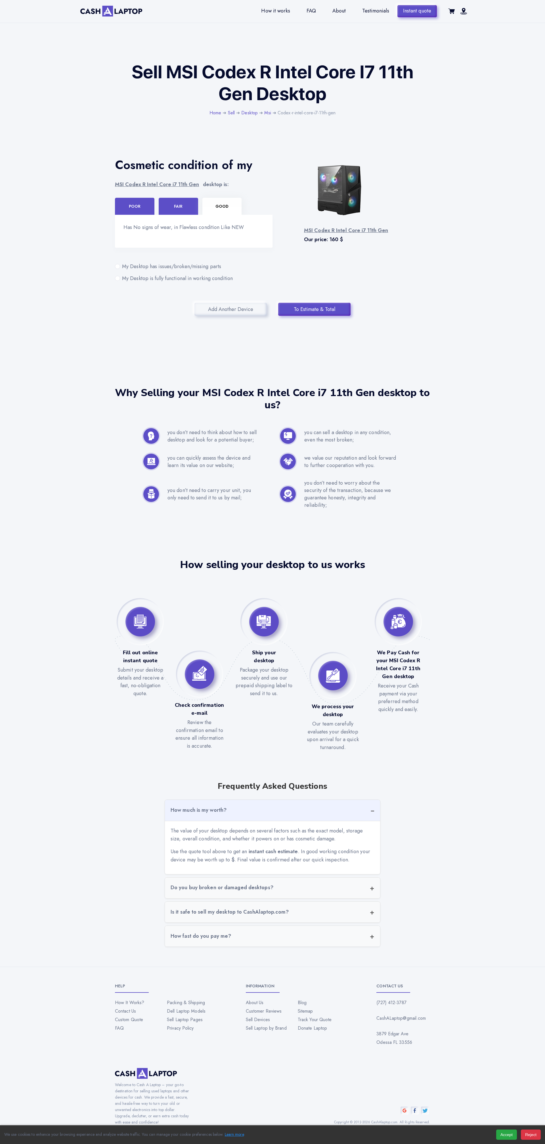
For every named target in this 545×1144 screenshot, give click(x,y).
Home (215, 113)
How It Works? (129, 1002)
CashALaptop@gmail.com (401, 1018)
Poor (135, 206)
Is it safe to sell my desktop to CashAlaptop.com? (230, 912)
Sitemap (305, 1011)
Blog (302, 1002)
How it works (275, 10)
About (339, 10)
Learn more (234, 1134)
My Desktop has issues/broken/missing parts (171, 266)
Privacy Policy (180, 1028)
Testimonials (375, 10)
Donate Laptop (312, 1028)
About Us (255, 1002)
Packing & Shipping (186, 1002)
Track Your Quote (315, 1019)
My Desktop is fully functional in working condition (177, 278)
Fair (178, 206)
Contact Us (125, 1011)
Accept (506, 1134)
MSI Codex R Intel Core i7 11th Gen (157, 184)
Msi (267, 113)
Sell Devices (258, 1019)
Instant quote (417, 10)
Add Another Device (230, 309)
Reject (530, 1134)
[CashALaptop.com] (111, 11)
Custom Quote (129, 1019)
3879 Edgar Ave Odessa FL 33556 (394, 1038)
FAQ (311, 10)
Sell (231, 113)
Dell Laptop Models (186, 1011)
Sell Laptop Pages (185, 1019)
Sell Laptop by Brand (266, 1028)
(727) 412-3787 (391, 1002)
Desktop (249, 113)
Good (222, 206)
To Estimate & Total (314, 309)
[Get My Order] (463, 12)
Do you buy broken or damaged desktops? (222, 887)
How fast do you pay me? (201, 936)
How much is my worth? (199, 810)
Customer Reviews (264, 1011)
